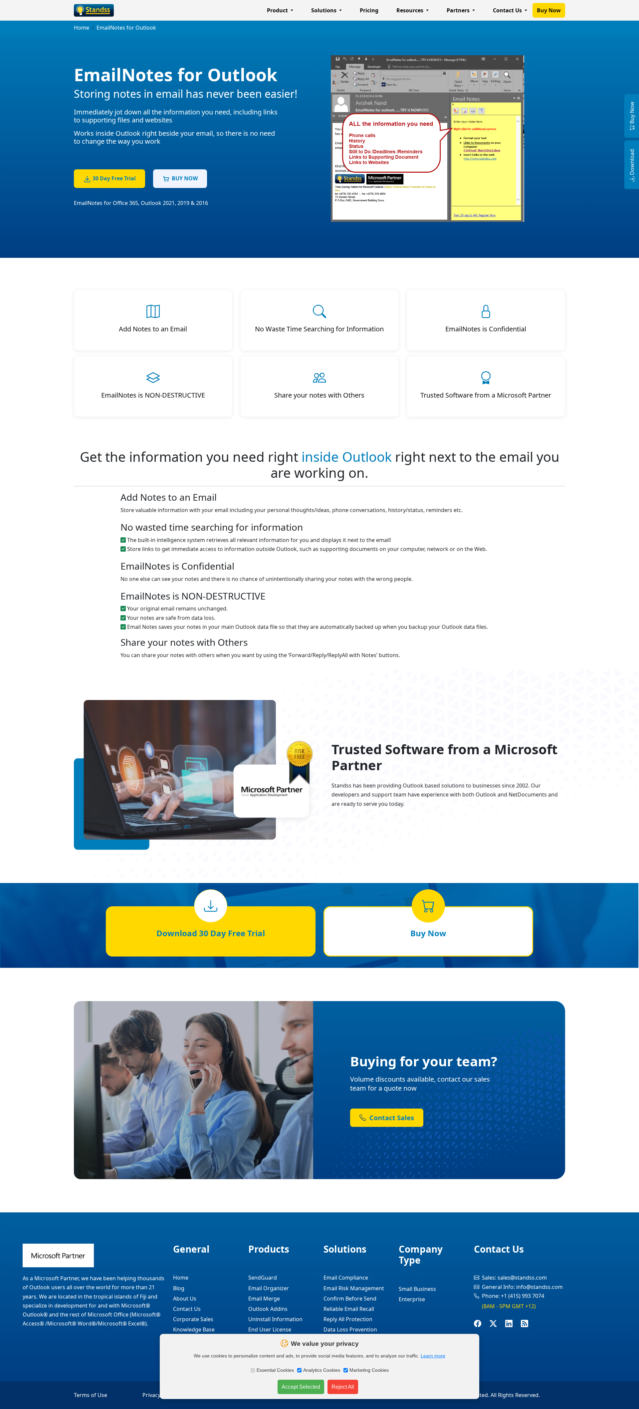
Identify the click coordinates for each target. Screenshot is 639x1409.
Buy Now (549, 10)
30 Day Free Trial (114, 178)
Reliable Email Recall (348, 1309)
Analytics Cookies (321, 1370)
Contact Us (187, 1309)
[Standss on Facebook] (482, 1324)
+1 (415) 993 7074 (522, 1296)
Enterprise (412, 1299)
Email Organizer (268, 1288)
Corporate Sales (193, 1319)
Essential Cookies (275, 1370)
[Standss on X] (497, 1324)
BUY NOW (185, 178)
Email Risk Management (353, 1288)
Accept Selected (301, 1387)
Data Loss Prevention (350, 1329)
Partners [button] (459, 10)
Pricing (369, 10)
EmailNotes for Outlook (126, 27)
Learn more (433, 1355)
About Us (184, 1298)
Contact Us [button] (508, 10)
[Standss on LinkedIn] (513, 1324)
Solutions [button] (324, 10)
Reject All (342, 1387)
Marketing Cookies (369, 1370)
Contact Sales (391, 1117)
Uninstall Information (275, 1319)
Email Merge (264, 1298)
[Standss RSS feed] (528, 1324)
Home (81, 27)
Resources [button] (410, 10)
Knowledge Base (194, 1329)
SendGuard (262, 1277)
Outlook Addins (268, 1309)
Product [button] (278, 10)
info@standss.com (539, 1287)
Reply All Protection (347, 1319)
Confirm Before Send (349, 1298)
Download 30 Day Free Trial (210, 933)
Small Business (417, 1289)
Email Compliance (345, 1277)
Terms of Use (90, 1395)
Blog (178, 1288)
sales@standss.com (522, 1277)
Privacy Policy (159, 1395)
